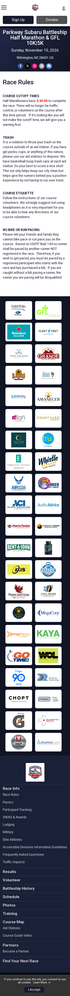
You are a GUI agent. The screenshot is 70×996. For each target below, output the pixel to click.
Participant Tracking (17, 810)
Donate (52, 19)
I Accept (34, 990)
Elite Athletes (12, 840)
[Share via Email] (41, 66)
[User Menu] (63, 8)
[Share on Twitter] (27, 66)
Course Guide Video (17, 935)
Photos (9, 905)
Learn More (40, 982)
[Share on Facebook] (20, 66)
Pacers (8, 802)
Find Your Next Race (20, 961)
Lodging (8, 824)
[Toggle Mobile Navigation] (3, 7)
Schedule (11, 897)
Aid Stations (11, 928)
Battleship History (19, 888)
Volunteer (12, 880)
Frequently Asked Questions (23, 854)
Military (8, 832)
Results (9, 871)
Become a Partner (16, 951)
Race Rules (11, 795)
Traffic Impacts (14, 862)
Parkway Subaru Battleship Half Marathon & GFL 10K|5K (35, 37)
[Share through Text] (49, 66)
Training (10, 913)
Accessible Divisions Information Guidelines (35, 847)
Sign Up (18, 19)
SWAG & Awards (15, 817)
